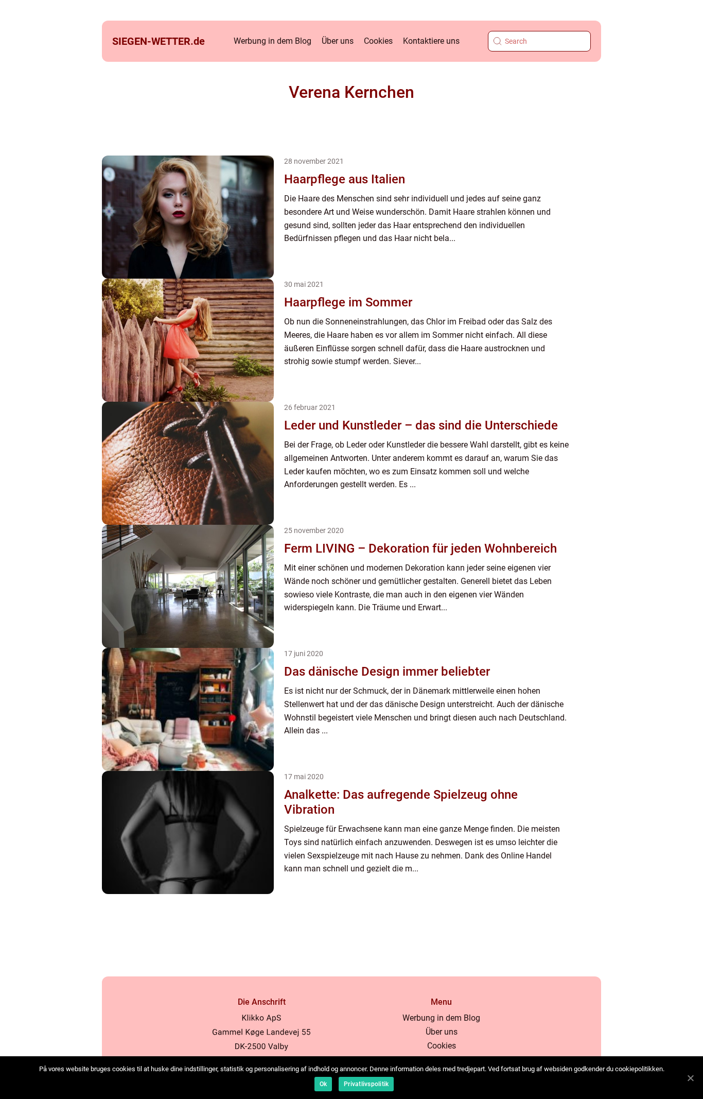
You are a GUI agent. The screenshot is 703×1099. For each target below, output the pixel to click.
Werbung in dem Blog (272, 41)
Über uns (338, 41)
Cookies (378, 41)
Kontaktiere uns (431, 41)
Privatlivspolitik (366, 1084)
